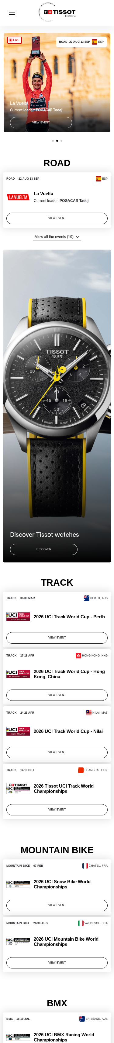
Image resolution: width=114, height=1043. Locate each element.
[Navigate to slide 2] (57, 141)
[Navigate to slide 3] (61, 141)
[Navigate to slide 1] (53, 141)
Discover (43, 549)
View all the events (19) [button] (54, 237)
